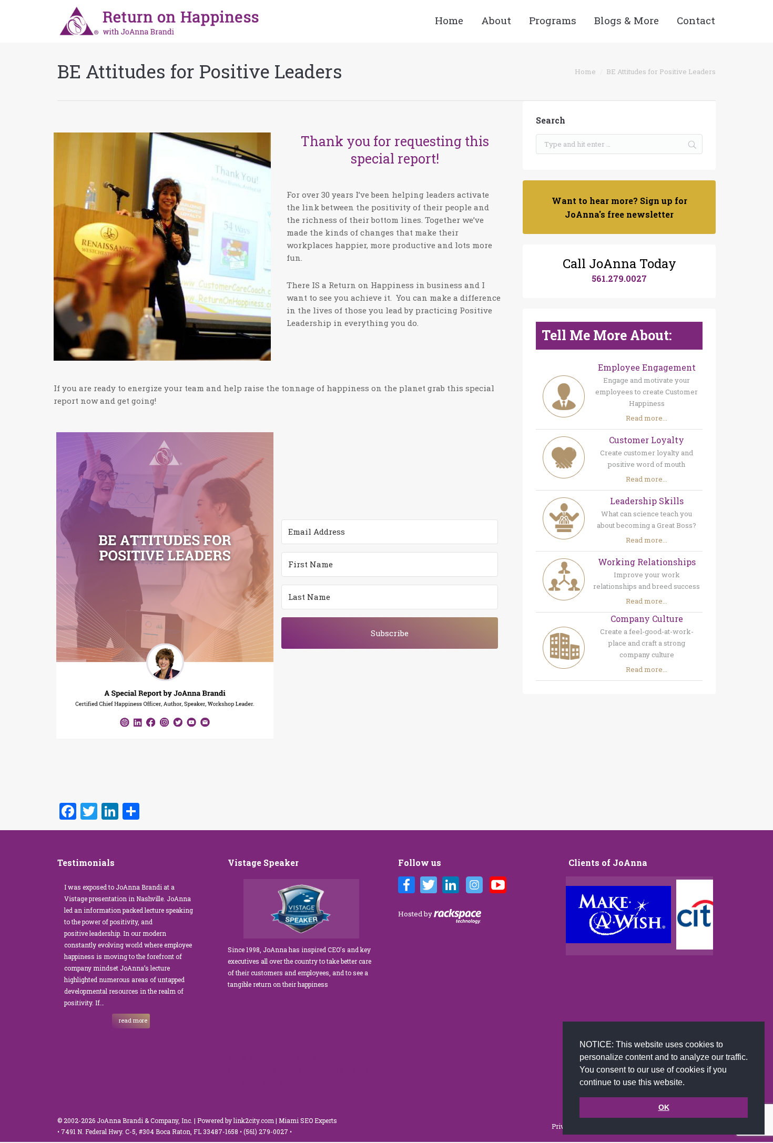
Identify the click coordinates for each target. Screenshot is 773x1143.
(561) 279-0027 (266, 1131)
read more (133, 1020)
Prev (576, 915)
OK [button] (663, 1107)
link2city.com (253, 1120)
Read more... (646, 418)
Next (707, 915)
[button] (688, 1083)
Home (585, 71)
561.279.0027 (619, 278)
